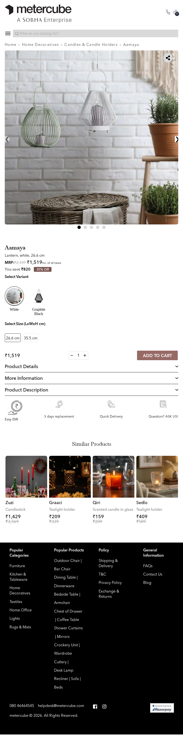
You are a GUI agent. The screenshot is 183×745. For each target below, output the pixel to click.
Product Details (21, 366)
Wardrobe (63, 653)
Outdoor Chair (67, 560)
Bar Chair (62, 568)
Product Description (26, 390)
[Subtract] (72, 355)
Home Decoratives (40, 44)
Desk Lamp (63, 670)
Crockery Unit (66, 644)
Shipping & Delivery (108, 563)
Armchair (62, 602)
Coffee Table (68, 619)
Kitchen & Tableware (18, 577)
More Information (24, 378)
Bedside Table (66, 594)
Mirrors (63, 636)
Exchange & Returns (109, 594)
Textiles (16, 601)
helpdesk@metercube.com (61, 705)
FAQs (147, 565)
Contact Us (152, 574)
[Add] (85, 355)
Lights (15, 618)
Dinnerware (64, 585)
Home (10, 44)
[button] (79, 227)
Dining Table (65, 577)
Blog (147, 582)
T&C (102, 574)
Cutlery (60, 661)
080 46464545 (22, 705)
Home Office (21, 610)
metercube (19, 715)
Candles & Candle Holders (91, 44)
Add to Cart (157, 355)
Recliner (61, 678)
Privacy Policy (110, 582)
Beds (58, 687)
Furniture (17, 565)
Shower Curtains (68, 627)
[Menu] (7, 33)
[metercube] (48, 14)
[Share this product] (168, 58)
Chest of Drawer (68, 611)
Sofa (75, 678)
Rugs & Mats (20, 627)
